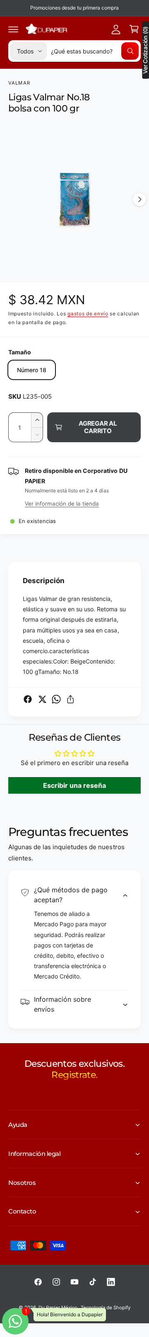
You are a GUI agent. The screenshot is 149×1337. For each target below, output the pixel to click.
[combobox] (95, 51)
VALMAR (19, 83)
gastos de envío (87, 313)
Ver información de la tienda (62, 503)
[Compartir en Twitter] (42, 699)
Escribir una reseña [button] (74, 785)
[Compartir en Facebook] (28, 699)
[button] (13, 29)
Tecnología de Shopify (105, 1307)
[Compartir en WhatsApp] (56, 699)
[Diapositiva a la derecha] (139, 199)
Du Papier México (57, 1307)
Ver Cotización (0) (145, 50)
